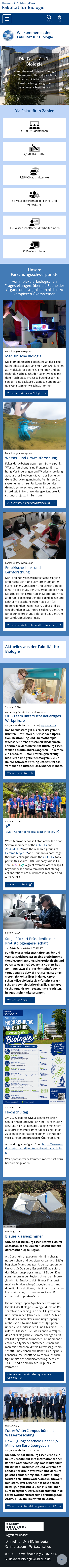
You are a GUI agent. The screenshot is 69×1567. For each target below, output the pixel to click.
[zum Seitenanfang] (62, 1559)
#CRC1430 (11, 849)
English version (48, 725)
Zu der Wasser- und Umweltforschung (28, 502)
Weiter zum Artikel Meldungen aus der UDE (31, 1506)
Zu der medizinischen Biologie (24, 393)
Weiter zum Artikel (17, 773)
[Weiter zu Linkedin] (34, 800)
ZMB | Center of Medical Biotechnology (30, 832)
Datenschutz (42, 1547)
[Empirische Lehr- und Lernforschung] (34, 535)
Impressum (18, 1547)
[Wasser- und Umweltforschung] (34, 425)
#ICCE (46, 857)
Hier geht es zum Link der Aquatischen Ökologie (29, 1376)
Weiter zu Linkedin (17, 884)
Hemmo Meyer (14, 853)
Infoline (15, 1542)
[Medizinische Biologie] (34, 324)
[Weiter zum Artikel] (34, 685)
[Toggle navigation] (7, 18)
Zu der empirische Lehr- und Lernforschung (32, 625)
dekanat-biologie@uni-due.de (30, 1559)
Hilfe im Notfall (38, 1542)
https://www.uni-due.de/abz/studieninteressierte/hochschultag (34, 1148)
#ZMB (39, 845)
